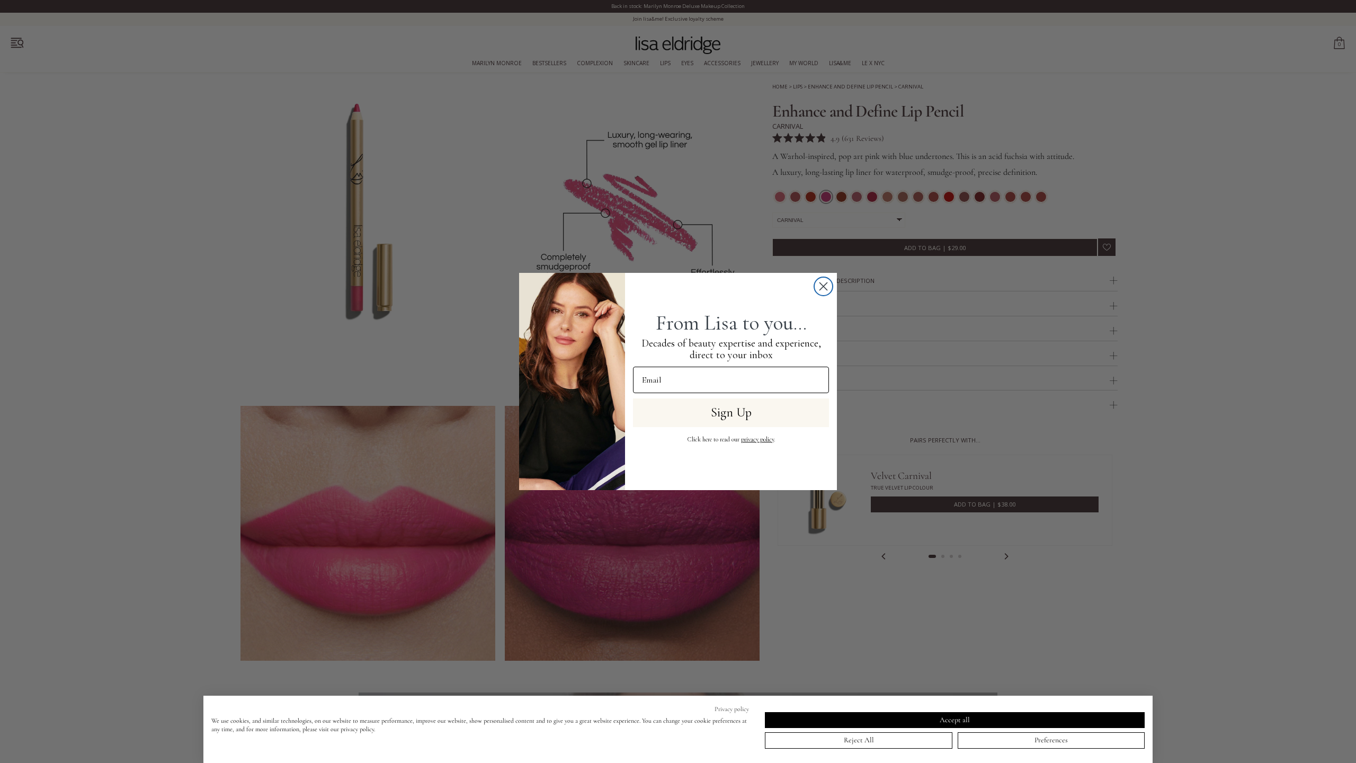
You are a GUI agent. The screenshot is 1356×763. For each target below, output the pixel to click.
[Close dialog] (823, 286)
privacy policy (757, 439)
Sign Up (731, 412)
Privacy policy (732, 709)
